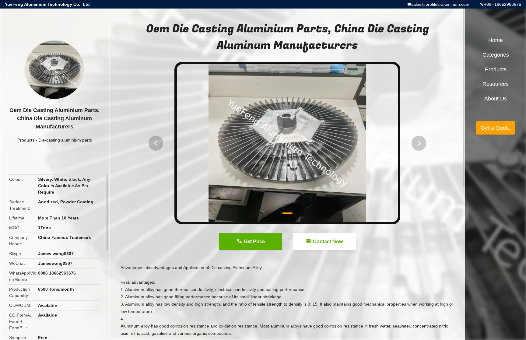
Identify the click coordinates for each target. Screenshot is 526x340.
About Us (495, 99)
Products (25, 140)
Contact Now (328, 241)
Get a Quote (495, 128)
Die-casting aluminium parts (65, 140)
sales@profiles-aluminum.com (440, 4)
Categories (495, 55)
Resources (495, 84)
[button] (156, 143)
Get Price (254, 241)
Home (495, 40)
